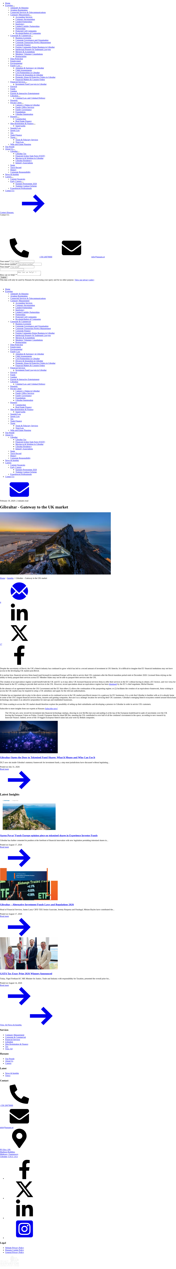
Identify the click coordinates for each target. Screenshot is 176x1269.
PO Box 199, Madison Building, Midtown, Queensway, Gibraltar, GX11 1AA (9, 1153)
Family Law (15, 66)
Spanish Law (15, 128)
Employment (15, 61)
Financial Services (17, 82)
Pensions (14, 100)
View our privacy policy (84, 280)
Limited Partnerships (23, 22)
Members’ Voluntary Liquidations (29, 54)
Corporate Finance (23, 45)
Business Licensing (23, 38)
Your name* (5, 261)
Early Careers (15, 181)
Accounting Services (23, 17)
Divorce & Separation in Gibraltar (29, 75)
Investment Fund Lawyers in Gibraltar (31, 84)
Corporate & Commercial (20, 35)
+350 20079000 (45, 257)
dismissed (113, 684)
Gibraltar (14, 151)
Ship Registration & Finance (21, 123)
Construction (20, 119)
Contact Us (9, 191)
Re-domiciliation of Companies (28, 33)
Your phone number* (8, 264)
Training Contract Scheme (26, 186)
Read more (4, 769)
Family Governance (23, 110)
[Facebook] (24, 1178)
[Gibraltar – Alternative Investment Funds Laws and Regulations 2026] (88, 884)
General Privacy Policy (14, 1252)
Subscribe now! (51, 708)
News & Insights (12, 174)
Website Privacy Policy (14, 1248)
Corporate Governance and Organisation (31, 40)
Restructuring (20, 56)
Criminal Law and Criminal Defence (30, 98)
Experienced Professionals (21, 188)
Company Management (19, 15)
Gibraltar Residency (23, 160)
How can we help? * (8, 275)
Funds (12, 89)
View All (8, 1049)
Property (13, 116)
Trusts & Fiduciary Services (26, 140)
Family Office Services (24, 107)
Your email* (5, 267)
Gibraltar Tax (20, 154)
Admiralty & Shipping (19, 8)
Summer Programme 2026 (26, 184)
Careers (8, 177)
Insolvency (19, 24)
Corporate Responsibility (20, 172)
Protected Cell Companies (26, 31)
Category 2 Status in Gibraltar (27, 105)
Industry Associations (24, 163)
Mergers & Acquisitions (25, 52)
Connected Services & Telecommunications (28, 12)
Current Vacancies (17, 179)
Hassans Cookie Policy (14, 1250)
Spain (12, 165)
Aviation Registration (19, 10)
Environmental (16, 63)
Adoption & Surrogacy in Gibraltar (29, 68)
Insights (10, 578)
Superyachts (20, 126)
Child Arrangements (23, 70)
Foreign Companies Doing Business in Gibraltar (35, 47)
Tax (11, 133)
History (13, 170)
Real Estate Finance (23, 121)
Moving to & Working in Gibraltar (29, 158)
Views (7, 1075)
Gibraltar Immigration (24, 114)
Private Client (15, 103)
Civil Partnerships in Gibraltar (27, 72)
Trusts (12, 137)
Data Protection (16, 59)
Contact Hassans (7, 212)
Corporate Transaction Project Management (33, 42)
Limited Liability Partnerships (27, 26)
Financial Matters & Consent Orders (30, 79)
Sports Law (15, 130)
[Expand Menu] (14, 6)
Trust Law (19, 142)
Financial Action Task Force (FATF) (30, 156)
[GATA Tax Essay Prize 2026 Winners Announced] (88, 953)
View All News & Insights (11, 1025)
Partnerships (20, 29)
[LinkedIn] (24, 1218)
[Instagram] (24, 1238)
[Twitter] (24, 1198)
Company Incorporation (25, 19)
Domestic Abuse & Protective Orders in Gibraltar (35, 77)
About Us (9, 149)
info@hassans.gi (98, 257)
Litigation (14, 96)
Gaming (13, 91)
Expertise (9, 5)
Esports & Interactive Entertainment (24, 93)
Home (7, 3)
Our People (9, 147)
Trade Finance (16, 135)
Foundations (20, 112)
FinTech (13, 86)
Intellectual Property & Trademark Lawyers (33, 49)
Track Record (15, 167)
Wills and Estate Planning (20, 144)
